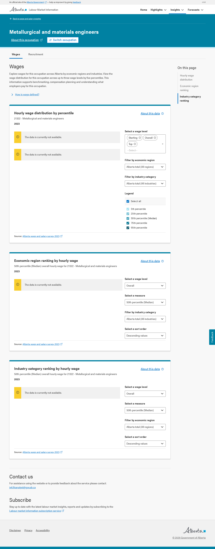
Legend (129, 193)
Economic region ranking (189, 88)
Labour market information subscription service (35, 510)
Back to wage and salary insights (27, 18)
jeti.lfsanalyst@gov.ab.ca (22, 487)
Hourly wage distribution (187, 77)
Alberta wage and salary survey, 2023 (41, 236)
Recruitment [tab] (35, 54)
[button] (134, 137)
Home (143, 9)
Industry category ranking (190, 98)
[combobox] (145, 150)
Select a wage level (136, 131)
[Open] (163, 144)
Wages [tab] (16, 54)
